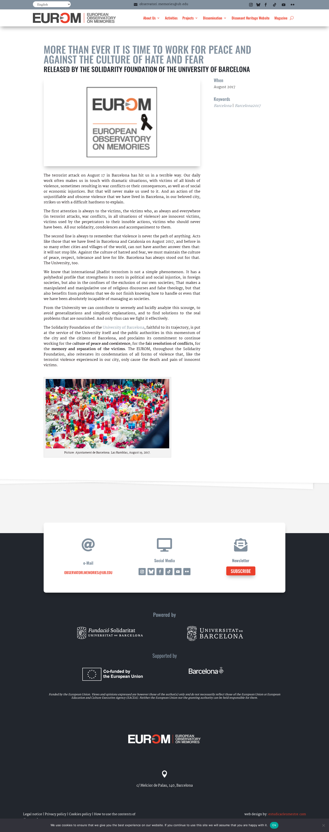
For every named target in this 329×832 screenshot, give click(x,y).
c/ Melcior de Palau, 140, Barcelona (165, 785)
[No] (323, 825)
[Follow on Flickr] (292, 4)
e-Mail (88, 563)
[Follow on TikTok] (274, 4)
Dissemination (212, 18)
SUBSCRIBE (241, 571)
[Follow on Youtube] (283, 4)
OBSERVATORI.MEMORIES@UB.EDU (88, 572)
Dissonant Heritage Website (250, 18)
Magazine (280, 18)
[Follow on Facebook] (265, 4)
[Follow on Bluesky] (258, 5)
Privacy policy (55, 814)
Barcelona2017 (248, 106)
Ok (274, 825)
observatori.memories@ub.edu (163, 4)
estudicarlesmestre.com (287, 814)
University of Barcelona (123, 328)
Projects (188, 18)
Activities (171, 18)
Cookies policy (80, 814)
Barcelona (222, 106)
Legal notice (32, 814)
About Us (149, 18)
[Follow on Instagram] (250, 4)
